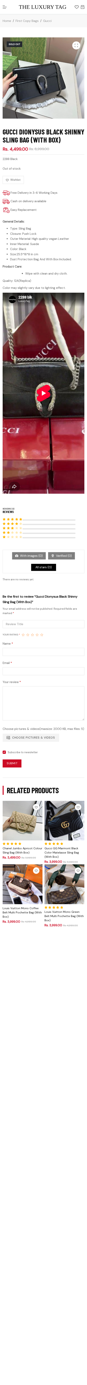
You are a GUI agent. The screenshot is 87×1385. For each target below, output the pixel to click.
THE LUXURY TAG (42, 7)
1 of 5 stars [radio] (23, 634)
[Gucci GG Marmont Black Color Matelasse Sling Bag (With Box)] (64, 820)
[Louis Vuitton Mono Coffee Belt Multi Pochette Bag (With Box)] (22, 884)
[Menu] (5, 7)
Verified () (63, 556)
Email (7, 663)
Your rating (11, 634)
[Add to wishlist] (36, 807)
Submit (12, 763)
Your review (12, 682)
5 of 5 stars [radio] (41, 634)
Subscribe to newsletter (23, 752)
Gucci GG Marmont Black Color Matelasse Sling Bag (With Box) (62, 852)
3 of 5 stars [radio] (32, 634)
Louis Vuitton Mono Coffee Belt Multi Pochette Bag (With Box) (22, 912)
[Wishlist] (77, 7)
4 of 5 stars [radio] (37, 634)
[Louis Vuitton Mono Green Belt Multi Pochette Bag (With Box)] (64, 884)
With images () (31, 556)
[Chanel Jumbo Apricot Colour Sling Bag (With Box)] (22, 820)
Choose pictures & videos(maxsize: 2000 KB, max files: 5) (43, 729)
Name (8, 644)
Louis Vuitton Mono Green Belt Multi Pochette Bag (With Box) (64, 916)
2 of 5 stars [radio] (27, 634)
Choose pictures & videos (33, 737)
